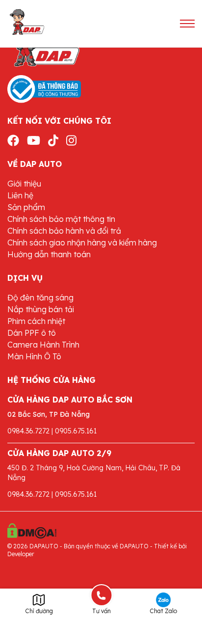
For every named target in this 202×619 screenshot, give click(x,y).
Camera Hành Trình (43, 345)
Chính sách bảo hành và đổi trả (64, 231)
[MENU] (187, 23)
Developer (20, 554)
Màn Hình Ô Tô (34, 356)
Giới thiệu (24, 183)
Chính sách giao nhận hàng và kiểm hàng (82, 242)
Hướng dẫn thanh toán (49, 254)
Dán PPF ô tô (31, 333)
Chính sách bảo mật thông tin (61, 219)
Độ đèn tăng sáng (40, 297)
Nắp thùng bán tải (40, 309)
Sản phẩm (26, 207)
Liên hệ (20, 195)
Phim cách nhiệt (36, 321)
